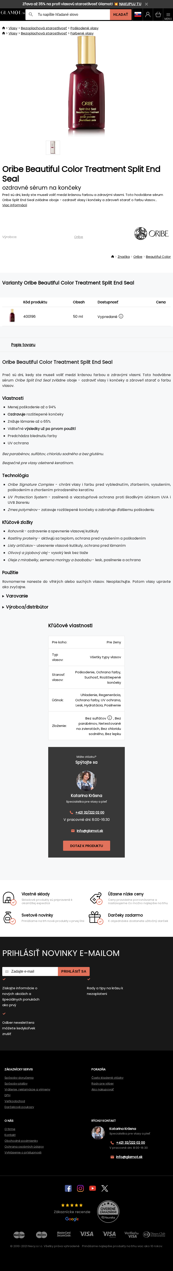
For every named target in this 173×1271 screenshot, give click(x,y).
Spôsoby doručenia (19, 1078)
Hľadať (120, 14)
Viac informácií (14, 205)
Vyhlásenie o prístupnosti (23, 1152)
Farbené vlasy (82, 33)
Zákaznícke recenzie (72, 1211)
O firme (10, 1129)
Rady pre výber (102, 1083)
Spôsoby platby (16, 1083)
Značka (124, 256)
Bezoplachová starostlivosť (44, 28)
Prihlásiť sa (73, 971)
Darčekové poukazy (19, 1107)
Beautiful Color (158, 256)
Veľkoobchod (15, 1101)
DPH (7, 1095)
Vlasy (13, 28)
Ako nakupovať (102, 1089)
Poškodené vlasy (84, 28)
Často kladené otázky (107, 1078)
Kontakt (10, 1135)
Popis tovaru (23, 344)
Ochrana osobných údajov (24, 1146)
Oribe (78, 236)
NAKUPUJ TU (130, 4)
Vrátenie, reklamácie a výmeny (27, 1089)
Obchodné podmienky (21, 1141)
